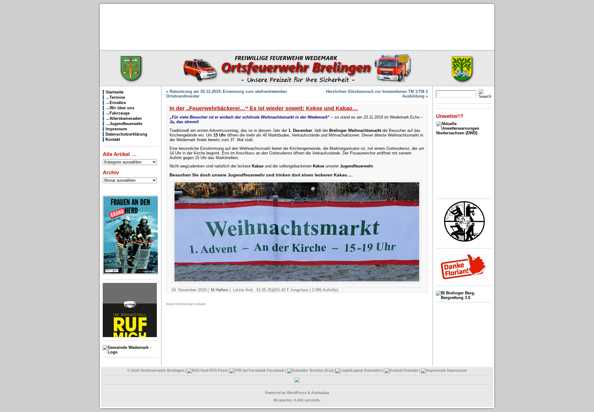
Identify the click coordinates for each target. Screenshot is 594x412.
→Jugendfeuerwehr (124, 123)
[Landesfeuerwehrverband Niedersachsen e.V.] (464, 240)
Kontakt (112, 139)
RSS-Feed (217, 370)
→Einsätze (115, 102)
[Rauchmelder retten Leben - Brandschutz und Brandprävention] (130, 335)
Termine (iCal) (321, 370)
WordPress (297, 393)
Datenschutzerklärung (126, 134)
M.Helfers (219, 290)
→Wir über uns (119, 108)
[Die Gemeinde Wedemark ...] (130, 352)
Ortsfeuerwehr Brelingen (162, 370)
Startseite (114, 92)
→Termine (115, 97)
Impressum (116, 129)
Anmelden (373, 370)
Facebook (275, 370)
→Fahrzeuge (117, 113)
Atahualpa (320, 393)
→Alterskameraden (123, 118)
